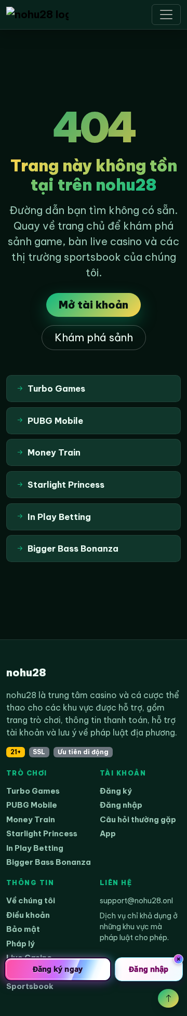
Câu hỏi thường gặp (138, 819)
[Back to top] (168, 998)
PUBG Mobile (31, 805)
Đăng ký (116, 791)
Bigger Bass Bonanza (48, 862)
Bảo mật (23, 929)
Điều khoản (28, 915)
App (108, 833)
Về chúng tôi (30, 900)
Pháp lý (20, 943)
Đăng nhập (121, 805)
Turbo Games (33, 791)
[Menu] (166, 14)
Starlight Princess (41, 833)
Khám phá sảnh (94, 337)
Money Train (30, 819)
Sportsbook (30, 986)
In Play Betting (34, 848)
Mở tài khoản (93, 304)
